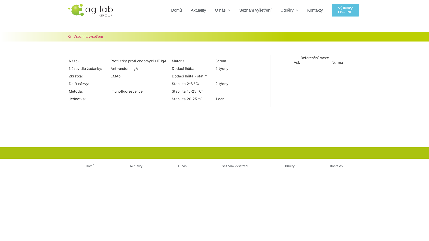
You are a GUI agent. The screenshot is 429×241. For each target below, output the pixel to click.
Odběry (287, 10)
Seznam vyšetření (255, 10)
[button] (345, 10)
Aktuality (198, 10)
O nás (220, 10)
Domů (176, 10)
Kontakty (315, 10)
